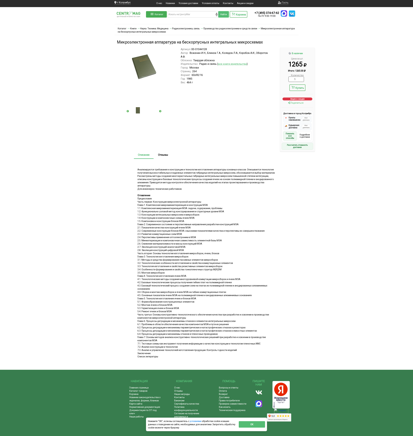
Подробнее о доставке (305, 136)
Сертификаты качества (186, 403)
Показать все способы (290, 135)
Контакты (228, 3)
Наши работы (136, 416)
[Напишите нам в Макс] (284, 13)
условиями (196, 421)
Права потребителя (229, 400)
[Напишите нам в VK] (292, 13)
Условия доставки (188, 3)
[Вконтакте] (259, 392)
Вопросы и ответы (228, 387)
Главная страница (139, 387)
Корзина (133, 394)
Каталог (159, 14)
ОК (251, 424)
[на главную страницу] (130, 21)
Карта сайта (135, 403)
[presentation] (128, 111)
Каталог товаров (138, 391)
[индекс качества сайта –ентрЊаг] (281, 412)
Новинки (170, 3)
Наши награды (182, 394)
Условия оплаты (210, 3)
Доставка (224, 397)
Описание (144, 154)
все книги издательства (232, 63)
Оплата (223, 391)
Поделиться (296, 103)
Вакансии (179, 400)
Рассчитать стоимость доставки (297, 146)
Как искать (225, 407)
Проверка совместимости (232, 403)
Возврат (223, 394)
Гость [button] (284, 2)
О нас (159, 3)
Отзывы (163, 154)
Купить (299, 87)
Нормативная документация (144, 407)
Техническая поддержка (232, 410)
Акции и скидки (245, 3)
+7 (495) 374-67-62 (267, 13)
